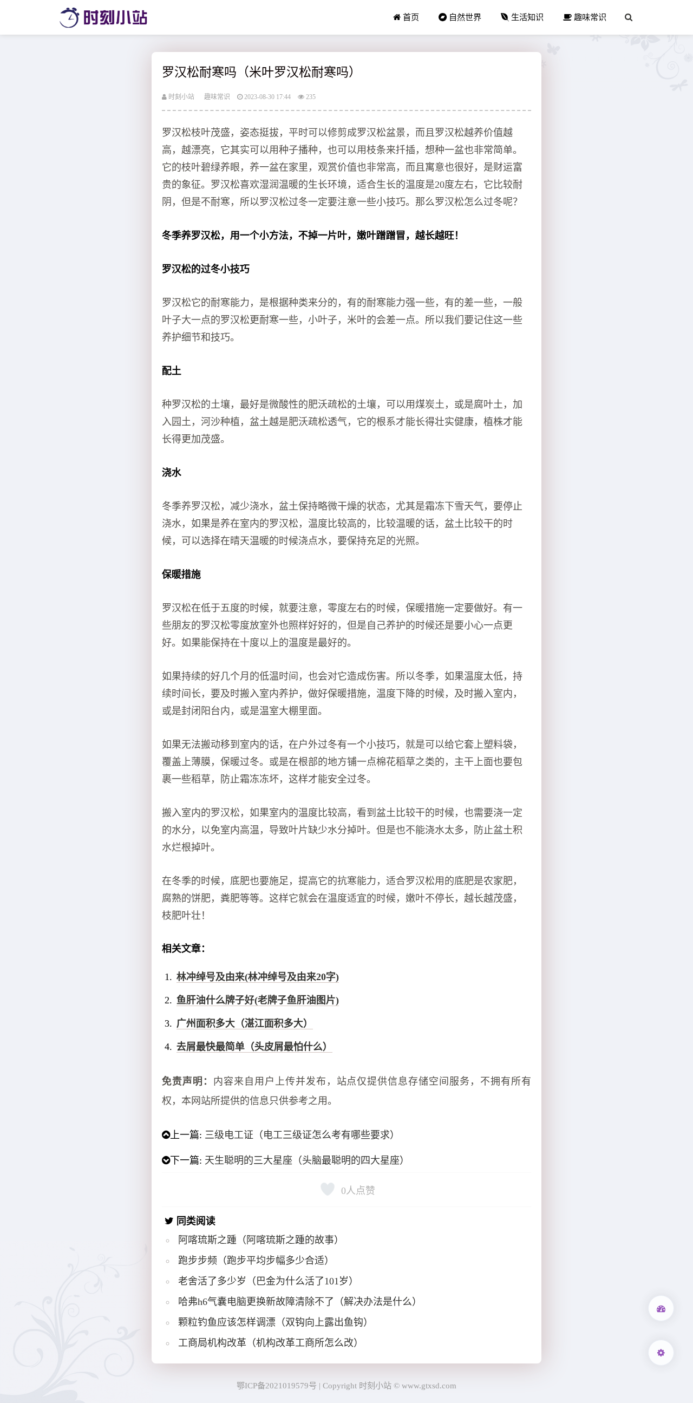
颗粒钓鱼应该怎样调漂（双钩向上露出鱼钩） (275, 1322)
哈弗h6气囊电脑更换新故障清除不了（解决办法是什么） (300, 1301)
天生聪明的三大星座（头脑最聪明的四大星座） (307, 1160)
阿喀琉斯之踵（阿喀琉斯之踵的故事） (261, 1240)
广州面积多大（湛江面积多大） (244, 1023)
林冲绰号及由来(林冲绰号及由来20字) (257, 976)
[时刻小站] (103, 17)
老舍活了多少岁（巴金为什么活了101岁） (268, 1281)
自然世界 (464, 17)
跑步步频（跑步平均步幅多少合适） (256, 1260)
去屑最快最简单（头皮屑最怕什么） (254, 1046)
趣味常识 (589, 17)
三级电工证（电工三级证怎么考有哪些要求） (302, 1135)
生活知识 (526, 17)
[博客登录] (661, 1308)
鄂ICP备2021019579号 (277, 1385)
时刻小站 (180, 97)
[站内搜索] (628, 17)
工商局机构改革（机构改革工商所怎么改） (270, 1342)
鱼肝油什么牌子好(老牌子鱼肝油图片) (257, 1000)
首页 (410, 17)
